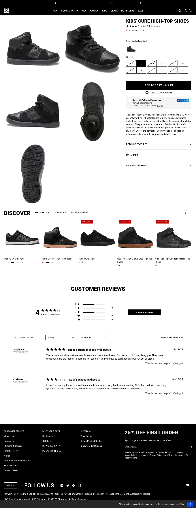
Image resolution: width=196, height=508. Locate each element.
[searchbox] (28, 337)
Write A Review (144, 312)
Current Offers (11, 470)
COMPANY (86, 431)
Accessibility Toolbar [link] (140, 494)
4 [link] (141, 26)
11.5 (152, 63)
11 (141, 63)
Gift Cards (47, 441)
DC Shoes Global (51, 451)
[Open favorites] (187, 485)
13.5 (131, 70)
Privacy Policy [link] (12, 494)
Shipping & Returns (137, 165)
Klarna (7, 456)
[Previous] (55, 3)
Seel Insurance (11, 465)
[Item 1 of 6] (60, 237)
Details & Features (136, 144)
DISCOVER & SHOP (51, 431)
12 (162, 63)
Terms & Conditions (172, 452)
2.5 (172, 70)
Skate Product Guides (91, 441)
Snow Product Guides (91, 446)
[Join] (188, 446)
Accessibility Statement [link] (117, 494)
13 (183, 63)
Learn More (179, 504)
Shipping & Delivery (13, 446)
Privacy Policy (156, 455)
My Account (9, 436)
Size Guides (86, 436)
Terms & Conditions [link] (29, 494)
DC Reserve (48, 436)
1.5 (152, 70)
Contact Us (9, 441)
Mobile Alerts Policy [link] (49, 494)
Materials (132, 155)
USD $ (9, 485)
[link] (61, 485)
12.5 (172, 63)
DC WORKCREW (51, 446)
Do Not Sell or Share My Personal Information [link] (82, 494)
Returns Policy (11, 451)
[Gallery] (22, 237)
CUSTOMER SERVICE (14, 431)
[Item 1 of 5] (22, 237)
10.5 (131, 63)
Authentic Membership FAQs (18, 460)
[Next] (140, 3)
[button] (94, 305)
